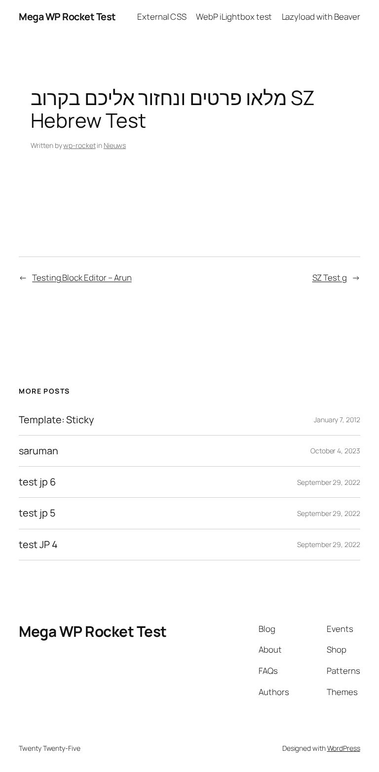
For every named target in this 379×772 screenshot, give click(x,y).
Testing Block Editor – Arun (81, 277)
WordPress (343, 748)
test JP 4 (38, 544)
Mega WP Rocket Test (67, 16)
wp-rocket (79, 145)
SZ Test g (329, 277)
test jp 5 (37, 513)
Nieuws (115, 145)
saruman (38, 450)
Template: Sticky (56, 419)
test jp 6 (37, 482)
